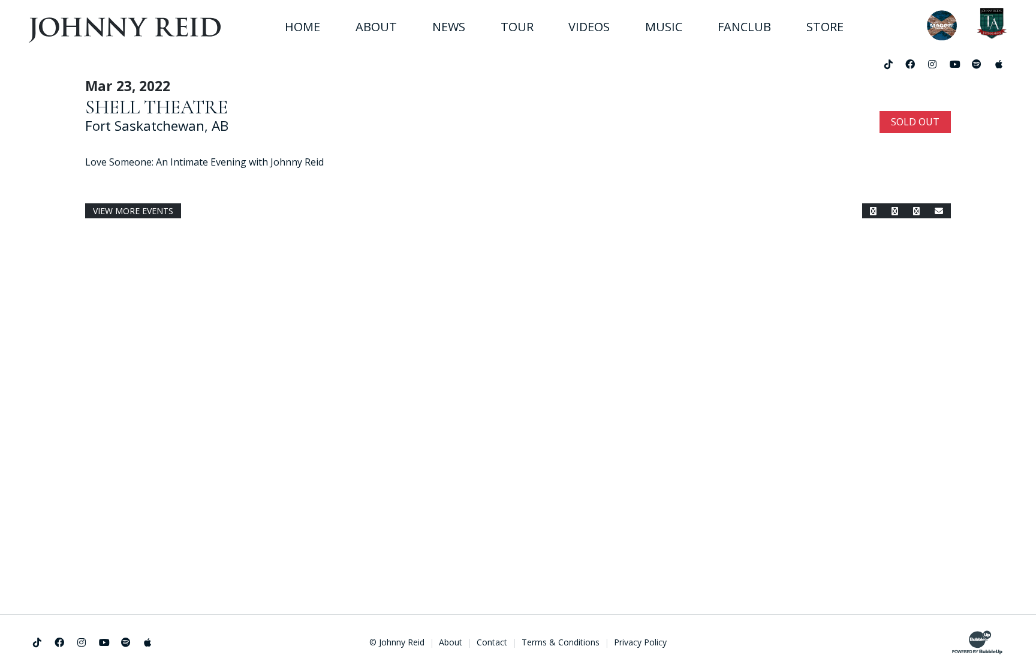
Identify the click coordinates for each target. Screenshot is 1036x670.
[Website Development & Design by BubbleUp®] (977, 642)
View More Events (133, 211)
